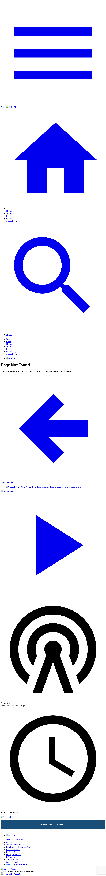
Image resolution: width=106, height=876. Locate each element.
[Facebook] (11, 358)
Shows (9, 211)
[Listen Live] (53, 543)
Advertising (11, 218)
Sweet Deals (11, 220)
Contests (10, 213)
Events (9, 216)
